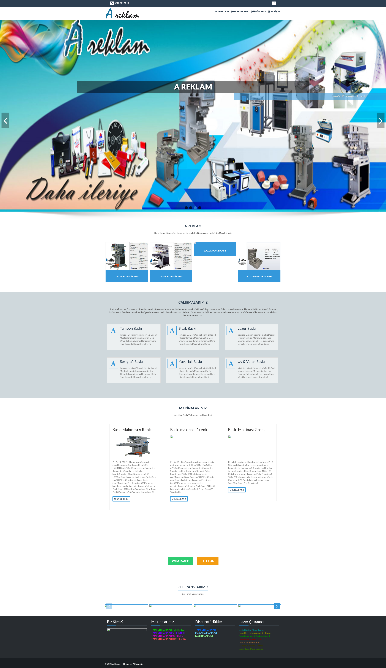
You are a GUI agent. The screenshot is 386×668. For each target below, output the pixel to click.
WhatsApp (180, 561)
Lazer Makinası (183, 429)
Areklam (223, 11)
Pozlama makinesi (243, 429)
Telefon (207, 561)
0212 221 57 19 (121, 3)
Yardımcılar (122, 429)
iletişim (275, 11)
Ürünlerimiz (121, 493)
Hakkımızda (241, 11)
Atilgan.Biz (138, 664)
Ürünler (258, 11)
